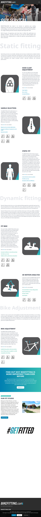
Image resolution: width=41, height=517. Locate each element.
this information (35, 512)
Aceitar (14, 515)
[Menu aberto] (39, 2)
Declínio (19, 515)
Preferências (26, 515)
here (25, 87)
